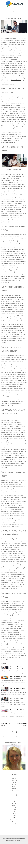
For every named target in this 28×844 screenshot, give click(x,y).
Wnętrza (14, 826)
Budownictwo (14, 780)
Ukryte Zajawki (14, 820)
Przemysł (14, 805)
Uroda (14, 822)
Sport (14, 811)
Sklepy (14, 809)
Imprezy (14, 788)
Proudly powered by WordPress (11, 838)
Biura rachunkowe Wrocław (17, 710)
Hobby (14, 786)
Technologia (14, 813)
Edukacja (14, 784)
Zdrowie (14, 828)
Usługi (14, 824)
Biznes (14, 778)
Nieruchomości (14, 797)
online (15, 584)
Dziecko (14, 782)
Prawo (14, 803)
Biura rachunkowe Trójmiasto (18, 676)
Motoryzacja (14, 795)
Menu (14, 11)
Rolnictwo (14, 807)
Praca (14, 801)
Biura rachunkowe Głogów (17, 688)
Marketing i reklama (14, 791)
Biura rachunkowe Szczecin (17, 698)
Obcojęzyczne (14, 799)
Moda (14, 793)
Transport (14, 815)
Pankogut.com (18, 840)
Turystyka (14, 817)
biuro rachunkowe (16, 80)
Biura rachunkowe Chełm (17, 667)
